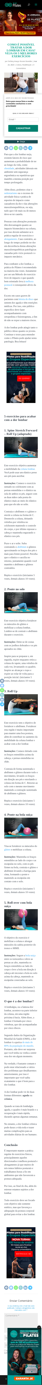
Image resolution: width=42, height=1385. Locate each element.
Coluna (18, 65)
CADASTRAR (23, 128)
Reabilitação (27, 65)
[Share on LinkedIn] (25, 148)
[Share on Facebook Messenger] (11, 148)
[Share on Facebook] (6, 148)
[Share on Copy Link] (21, 148)
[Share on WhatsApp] (16, 148)
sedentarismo (10, 193)
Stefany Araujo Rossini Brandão (20, 61)
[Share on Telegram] (30, 148)
